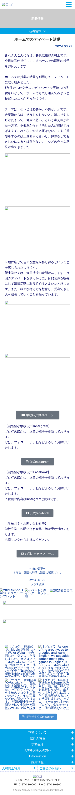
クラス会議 (37, 584)
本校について (37, 732)
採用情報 (37, 762)
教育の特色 (37, 738)
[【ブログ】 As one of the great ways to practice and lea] (54, 661)
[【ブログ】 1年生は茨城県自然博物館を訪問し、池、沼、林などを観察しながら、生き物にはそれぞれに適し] (54, 694)
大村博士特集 (11, 768)
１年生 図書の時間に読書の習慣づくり (37, 572)
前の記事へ (39, 568)
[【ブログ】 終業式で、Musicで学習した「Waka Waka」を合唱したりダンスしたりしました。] (21, 661)
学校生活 (37, 744)
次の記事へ (36, 580)
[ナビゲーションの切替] (69, 4)
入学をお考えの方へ (37, 750)
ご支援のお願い (50, 768)
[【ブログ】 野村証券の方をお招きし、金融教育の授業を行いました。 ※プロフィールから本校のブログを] (21, 694)
